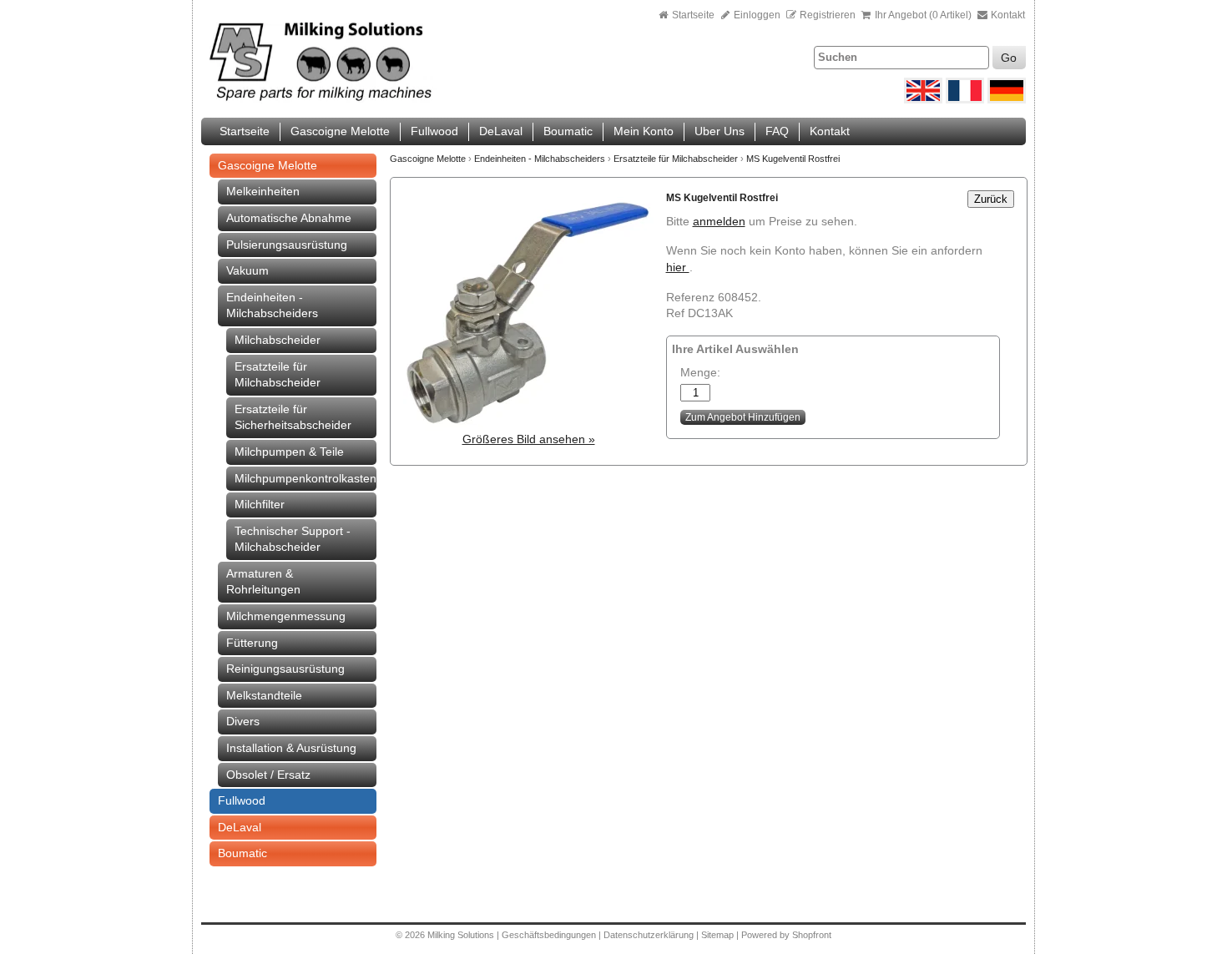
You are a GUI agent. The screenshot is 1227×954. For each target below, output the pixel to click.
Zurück (990, 199)
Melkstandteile (264, 695)
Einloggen (755, 15)
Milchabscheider (278, 339)
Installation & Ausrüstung (291, 748)
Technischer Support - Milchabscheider (293, 539)
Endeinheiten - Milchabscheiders (272, 305)
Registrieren (827, 15)
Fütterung (252, 642)
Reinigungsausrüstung (285, 668)
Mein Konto (644, 131)
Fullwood (434, 131)
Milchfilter (260, 504)
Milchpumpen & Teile (289, 451)
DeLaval (501, 131)
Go (1009, 57)
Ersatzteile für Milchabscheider (278, 375)
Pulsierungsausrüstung (286, 244)
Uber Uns (719, 131)
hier (677, 267)
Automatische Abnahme (288, 218)
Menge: (700, 372)
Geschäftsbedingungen (549, 935)
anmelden (719, 221)
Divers (243, 721)
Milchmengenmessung (286, 616)
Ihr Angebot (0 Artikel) (923, 15)
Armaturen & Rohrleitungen (263, 582)
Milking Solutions (462, 935)
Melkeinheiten (263, 191)
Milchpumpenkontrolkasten (305, 478)
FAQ (777, 131)
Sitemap (718, 935)
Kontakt (1006, 15)
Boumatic (568, 131)
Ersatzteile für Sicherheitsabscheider (293, 417)
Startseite (693, 15)
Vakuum (247, 270)
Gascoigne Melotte (340, 131)
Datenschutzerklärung (648, 935)
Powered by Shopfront (786, 935)
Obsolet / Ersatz (268, 774)
